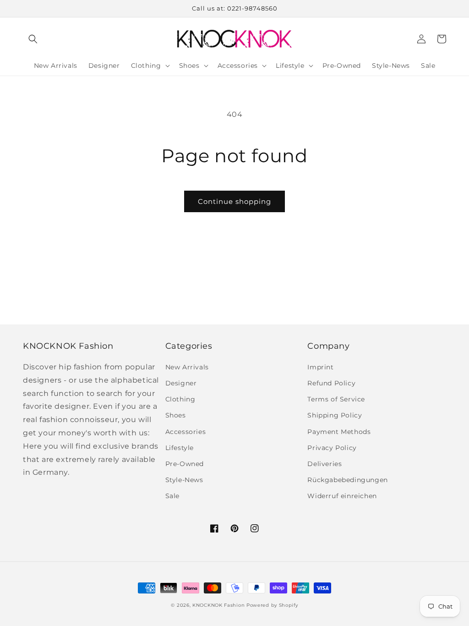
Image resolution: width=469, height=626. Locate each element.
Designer (181, 383)
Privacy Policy (331, 448)
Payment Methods (339, 432)
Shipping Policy (334, 415)
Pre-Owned (184, 464)
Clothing (180, 399)
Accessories (185, 432)
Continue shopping (234, 201)
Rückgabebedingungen (347, 480)
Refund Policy (331, 383)
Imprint (320, 367)
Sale (172, 496)
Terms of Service (336, 399)
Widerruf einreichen (341, 496)
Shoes (175, 415)
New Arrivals (187, 367)
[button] (33, 39)
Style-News (184, 480)
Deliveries (324, 464)
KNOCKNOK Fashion (218, 605)
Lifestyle (179, 448)
